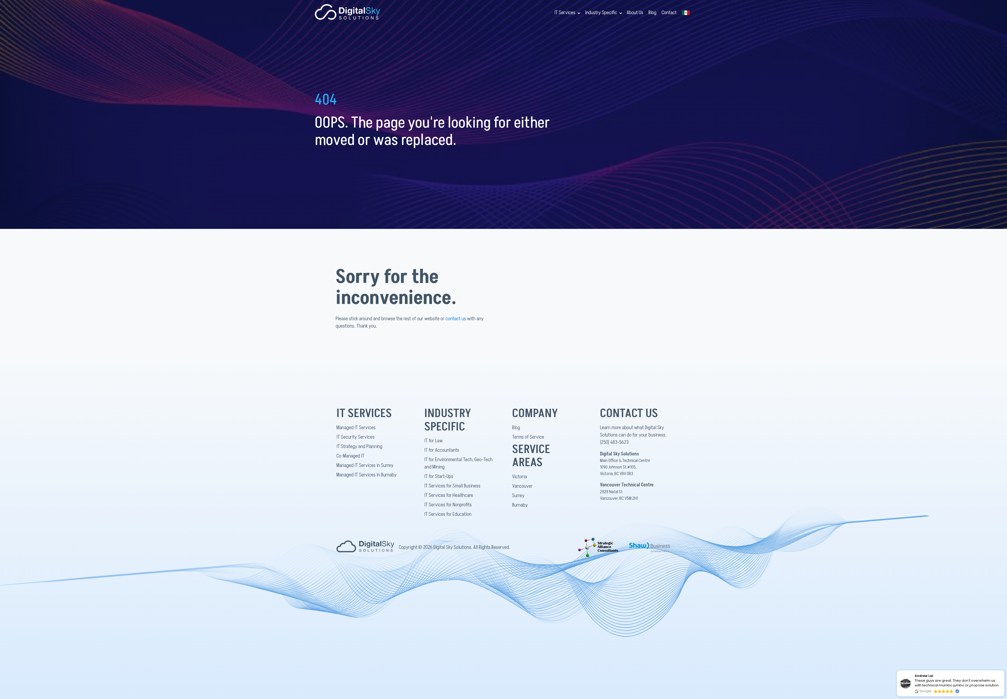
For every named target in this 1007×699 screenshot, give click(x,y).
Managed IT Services (356, 427)
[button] (1004, 671)
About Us (635, 12)
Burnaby (520, 505)
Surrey (518, 495)
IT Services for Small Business (452, 486)
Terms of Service (528, 437)
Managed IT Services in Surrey (364, 465)
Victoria (519, 476)
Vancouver (522, 486)
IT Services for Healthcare (448, 495)
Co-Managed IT (350, 456)
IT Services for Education (448, 514)
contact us (456, 318)
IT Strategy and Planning (359, 446)
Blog (652, 12)
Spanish (686, 12)
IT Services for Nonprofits (448, 504)
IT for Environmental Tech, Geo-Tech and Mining (458, 463)
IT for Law (433, 440)
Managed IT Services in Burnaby (366, 475)
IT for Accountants (441, 450)
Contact (669, 12)
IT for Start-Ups (438, 476)
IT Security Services (355, 437)
